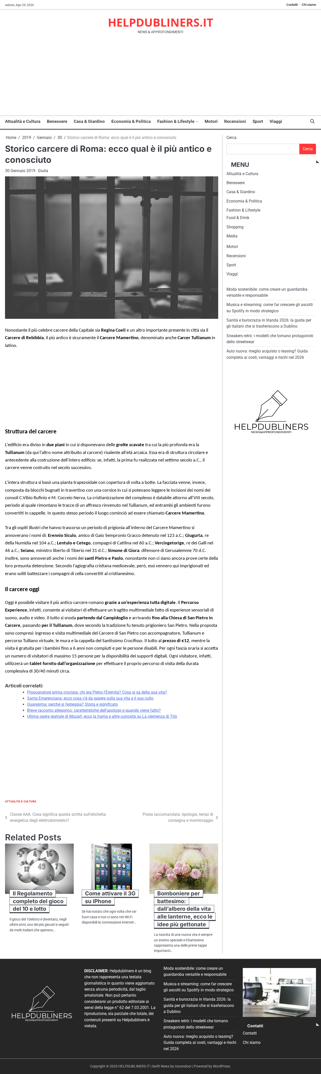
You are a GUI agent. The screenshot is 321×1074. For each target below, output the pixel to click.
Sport (258, 121)
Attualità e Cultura (22, 121)
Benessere (57, 121)
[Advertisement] (160, 78)
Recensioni (235, 121)
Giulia (43, 170)
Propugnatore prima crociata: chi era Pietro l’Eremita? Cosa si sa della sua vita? (97, 692)
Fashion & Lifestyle (175, 121)
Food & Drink (237, 218)
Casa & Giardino (89, 121)
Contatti (292, 5)
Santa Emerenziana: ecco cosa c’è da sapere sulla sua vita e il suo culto (90, 698)
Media (231, 236)
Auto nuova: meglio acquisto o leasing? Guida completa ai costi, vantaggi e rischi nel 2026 (200, 1042)
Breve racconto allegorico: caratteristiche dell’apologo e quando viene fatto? (94, 710)
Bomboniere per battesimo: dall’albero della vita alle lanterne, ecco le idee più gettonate (184, 909)
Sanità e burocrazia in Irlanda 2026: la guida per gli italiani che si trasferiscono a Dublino (199, 1005)
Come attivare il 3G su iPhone (110, 897)
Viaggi (276, 121)
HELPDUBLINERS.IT (160, 22)
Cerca (231, 137)
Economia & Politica (131, 121)
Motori (211, 121)
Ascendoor (183, 1066)
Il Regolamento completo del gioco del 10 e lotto (38, 901)
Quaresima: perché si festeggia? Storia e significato (72, 704)
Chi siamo (309, 5)
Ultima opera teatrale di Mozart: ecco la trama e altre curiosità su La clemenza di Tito (102, 716)
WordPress (221, 1066)
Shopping (235, 227)
